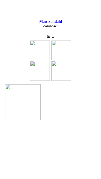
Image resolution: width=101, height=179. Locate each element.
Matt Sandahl (50, 21)
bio (48, 36)
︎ (53, 36)
